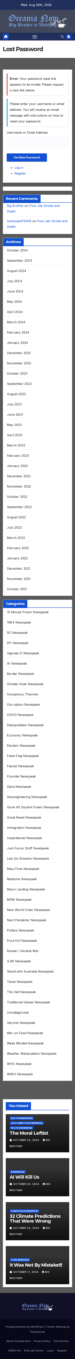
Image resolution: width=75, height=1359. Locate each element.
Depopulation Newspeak (25, 725)
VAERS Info (14, 1350)
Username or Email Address (27, 132)
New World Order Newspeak (28, 910)
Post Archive (61, 1341)
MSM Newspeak (19, 899)
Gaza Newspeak (19, 787)
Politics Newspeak (20, 930)
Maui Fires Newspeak (23, 869)
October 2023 (17, 373)
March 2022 (16, 538)
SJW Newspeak (19, 961)
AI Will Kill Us (24, 1177)
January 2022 (17, 558)
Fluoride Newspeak (21, 776)
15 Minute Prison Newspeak (28, 612)
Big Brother (15, 206)
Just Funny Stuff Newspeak (28, 848)
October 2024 (17, 250)
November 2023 (19, 363)
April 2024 (15, 312)
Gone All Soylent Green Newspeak (33, 807)
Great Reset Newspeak (24, 817)
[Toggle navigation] (35, 36)
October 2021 (17, 589)
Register (20, 173)
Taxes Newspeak (19, 982)
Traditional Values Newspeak (28, 1002)
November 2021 (19, 579)
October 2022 (17, 497)
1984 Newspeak (19, 622)
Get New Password (27, 157)
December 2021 (18, 568)
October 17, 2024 (26, 1271)
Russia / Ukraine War (23, 951)
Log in (18, 167)
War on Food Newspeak (25, 1033)
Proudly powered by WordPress (25, 1326)
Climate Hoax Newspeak (25, 684)
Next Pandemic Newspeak (26, 920)
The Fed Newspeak (21, 992)
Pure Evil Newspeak (22, 941)
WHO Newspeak (19, 1064)
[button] (62, 37)
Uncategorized (18, 1012)
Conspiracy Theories (22, 694)
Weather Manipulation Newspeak (32, 1053)
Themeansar (37, 1331)
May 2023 (14, 425)
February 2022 (18, 548)
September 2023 (19, 384)
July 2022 (14, 527)
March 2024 (16, 322)
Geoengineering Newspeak (27, 797)
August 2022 (16, 517)
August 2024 (16, 271)
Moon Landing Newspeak (26, 889)
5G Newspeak (17, 633)
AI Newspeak (17, 663)
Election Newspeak (21, 745)
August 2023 (16, 394)
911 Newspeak (17, 643)
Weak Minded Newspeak (25, 1043)
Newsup (61, 1326)
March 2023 (16, 445)
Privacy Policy (42, 1341)
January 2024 (17, 343)
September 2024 (19, 260)
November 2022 (19, 486)
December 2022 (19, 476)
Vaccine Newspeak (21, 1023)
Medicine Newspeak (22, 879)
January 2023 (17, 466)
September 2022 (19, 507)
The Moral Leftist (29, 1133)
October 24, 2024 (26, 1140)
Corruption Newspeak (23, 704)
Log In (50, 1350)
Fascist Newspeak (20, 766)
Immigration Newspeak (24, 828)
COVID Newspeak (20, 715)
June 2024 (15, 291)
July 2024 (14, 281)
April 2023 (14, 435)
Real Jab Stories (34, 1350)
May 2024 (14, 302)
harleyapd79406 (19, 221)
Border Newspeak (20, 674)
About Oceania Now (18, 1341)
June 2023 (15, 414)
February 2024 (18, 332)
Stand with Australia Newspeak (30, 971)
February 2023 (18, 456)
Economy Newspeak (22, 735)
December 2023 (19, 353)
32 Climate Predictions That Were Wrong (35, 1218)
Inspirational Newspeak (24, 838)
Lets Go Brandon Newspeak (28, 858)
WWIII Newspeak (20, 1074)
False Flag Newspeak (23, 756)
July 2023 (14, 404)
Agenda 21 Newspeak (23, 653)
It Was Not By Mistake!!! (36, 1265)
